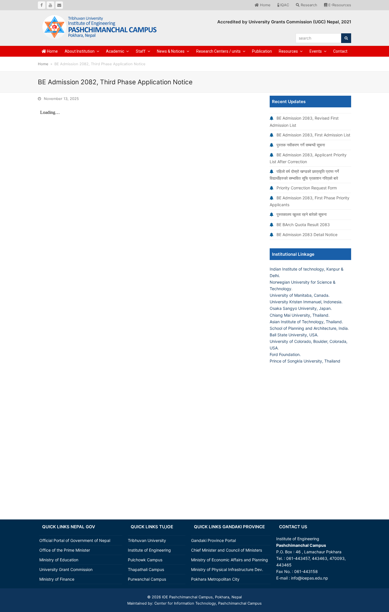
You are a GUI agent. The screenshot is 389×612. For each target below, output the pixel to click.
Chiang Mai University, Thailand (299, 315)
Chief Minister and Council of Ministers (226, 550)
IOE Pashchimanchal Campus (187, 597)
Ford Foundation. (285, 354)
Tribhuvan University (147, 540)
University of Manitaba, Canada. (299, 295)
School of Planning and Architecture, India (309, 328)
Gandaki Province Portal (213, 540)
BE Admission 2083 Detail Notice (307, 234)
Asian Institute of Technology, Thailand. (306, 321)
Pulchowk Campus (145, 559)
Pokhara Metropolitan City (215, 579)
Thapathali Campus (146, 569)
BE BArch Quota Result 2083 (303, 224)
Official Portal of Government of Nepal (74, 540)
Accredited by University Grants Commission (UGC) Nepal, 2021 (284, 21)
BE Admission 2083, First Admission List (313, 134)
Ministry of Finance (56, 579)
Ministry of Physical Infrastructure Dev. (227, 569)
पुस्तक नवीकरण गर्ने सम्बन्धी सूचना (301, 144)
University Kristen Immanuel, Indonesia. (306, 301)
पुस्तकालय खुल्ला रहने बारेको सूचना (302, 214)
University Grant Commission (66, 569)
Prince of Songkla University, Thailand (305, 361)
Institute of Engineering (149, 550)
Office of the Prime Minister (64, 550)
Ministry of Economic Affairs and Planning (229, 559)
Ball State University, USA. (294, 334)
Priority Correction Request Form (307, 187)
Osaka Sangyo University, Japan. (301, 308)
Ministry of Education (58, 559)
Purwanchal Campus (147, 579)
